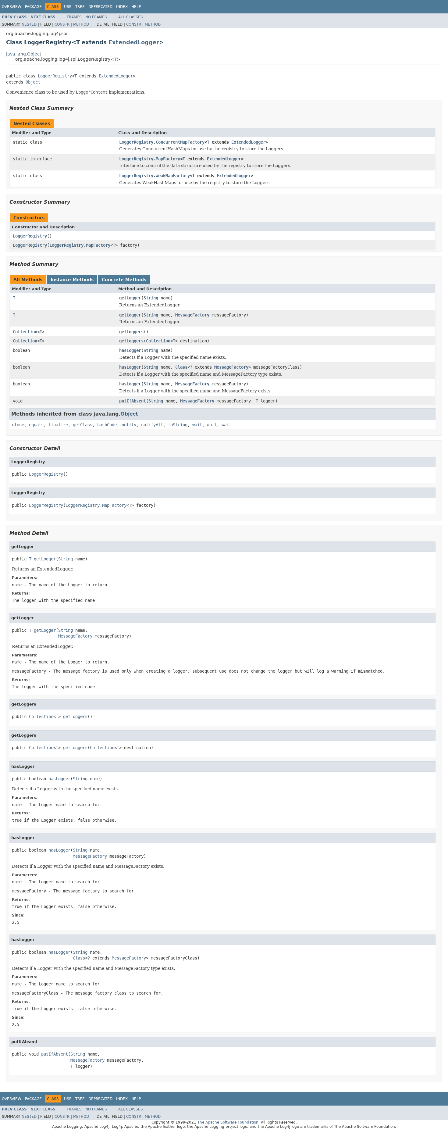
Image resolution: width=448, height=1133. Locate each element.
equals (36, 424)
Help (136, 7)
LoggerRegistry (55, 75)
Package (33, 7)
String (151, 297)
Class (181, 367)
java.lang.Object (23, 54)
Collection (25, 331)
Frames (74, 17)
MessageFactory (192, 315)
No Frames (96, 17)
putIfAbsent (132, 401)
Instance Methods (72, 279)
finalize (58, 424)
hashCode (107, 424)
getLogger (130, 297)
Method (81, 24)
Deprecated (100, 7)
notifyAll (152, 424)
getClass (82, 424)
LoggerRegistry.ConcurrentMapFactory (161, 142)
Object (33, 82)
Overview (11, 7)
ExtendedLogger (133, 42)
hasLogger (130, 350)
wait (197, 424)
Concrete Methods (124, 279)
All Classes (130, 17)
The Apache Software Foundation (227, 1122)
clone (18, 424)
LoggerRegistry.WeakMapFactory (154, 175)
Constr (62, 24)
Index (122, 7)
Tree (80, 7)
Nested (29, 24)
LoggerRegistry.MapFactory (149, 158)
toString (177, 424)
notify (129, 424)
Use (68, 7)
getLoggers (131, 331)
